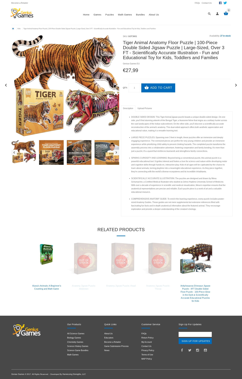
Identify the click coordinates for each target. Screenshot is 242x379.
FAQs (197, 3)
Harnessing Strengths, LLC (74, 374)
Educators (108, 338)
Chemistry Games (75, 342)
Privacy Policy (147, 350)
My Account (146, 342)
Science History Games (77, 346)
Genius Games (17, 374)
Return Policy (147, 338)
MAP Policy (146, 359)
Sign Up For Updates (196, 341)
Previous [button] (14, 152)
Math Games (73, 355)
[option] (23, 151)
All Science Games (75, 333)
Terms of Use (147, 355)
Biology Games (74, 338)
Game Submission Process (116, 346)
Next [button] (116, 152)
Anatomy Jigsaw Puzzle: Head (121, 286)
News (106, 350)
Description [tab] (128, 108)
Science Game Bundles (77, 350)
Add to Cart (160, 87)
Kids (19, 29)
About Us (108, 333)
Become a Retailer (19, 3)
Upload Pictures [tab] (145, 108)
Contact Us (207, 3)
